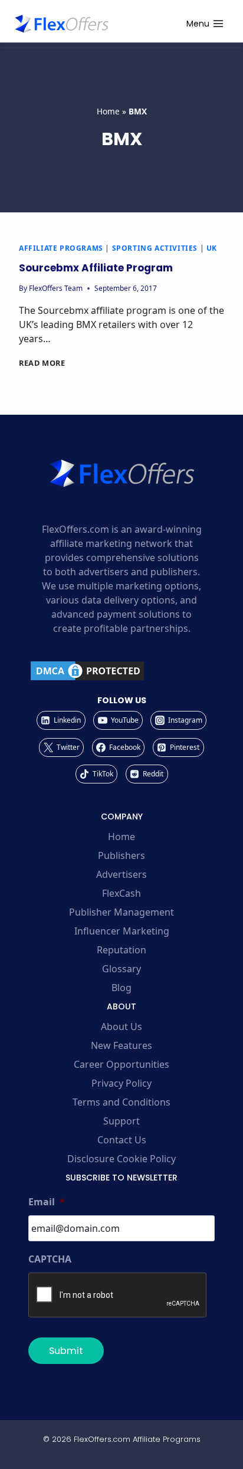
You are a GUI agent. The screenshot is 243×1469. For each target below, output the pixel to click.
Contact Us (121, 1139)
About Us (121, 1026)
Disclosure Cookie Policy (121, 1158)
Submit (66, 1350)
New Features (121, 1045)
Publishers (121, 855)
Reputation (121, 949)
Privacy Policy (121, 1083)
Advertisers (121, 874)
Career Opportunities (121, 1064)
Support (121, 1120)
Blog (121, 987)
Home (108, 111)
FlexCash (121, 893)
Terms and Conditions (121, 1102)
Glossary (121, 968)
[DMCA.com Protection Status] (121, 671)
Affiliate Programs (61, 248)
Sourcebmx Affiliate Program (96, 268)
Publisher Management (121, 912)
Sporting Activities (155, 248)
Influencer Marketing (121, 930)
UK (211, 248)
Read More (42, 363)
